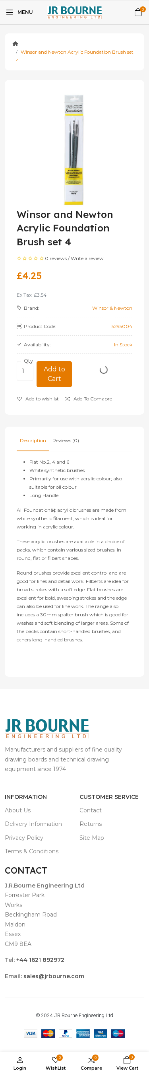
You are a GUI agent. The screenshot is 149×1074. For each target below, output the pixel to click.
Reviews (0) (65, 440)
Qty (28, 361)
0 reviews (56, 258)
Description (33, 440)
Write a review (87, 258)
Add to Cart (54, 374)
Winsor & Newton (112, 308)
